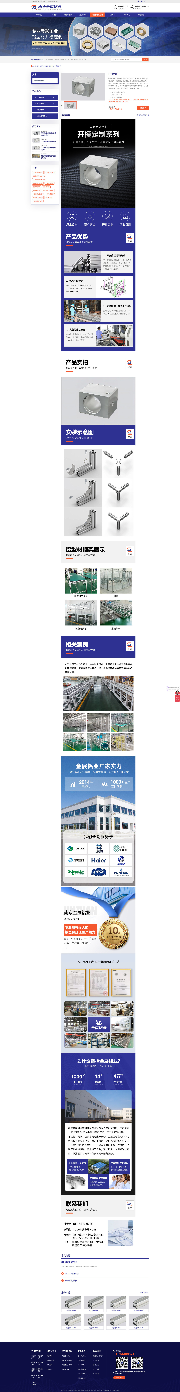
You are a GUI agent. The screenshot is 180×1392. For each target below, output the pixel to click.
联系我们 (141, 15)
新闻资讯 (127, 15)
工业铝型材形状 (50, 172)
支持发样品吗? (71, 1281)
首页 (41, 66)
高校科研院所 (82, 1369)
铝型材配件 (68, 15)
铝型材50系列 (34, 1370)
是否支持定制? (71, 1262)
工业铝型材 (53, 15)
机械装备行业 (82, 1378)
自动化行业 (81, 1374)
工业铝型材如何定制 (39, 176)
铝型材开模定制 (97, 15)
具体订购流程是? (72, 1274)
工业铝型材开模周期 (39, 179)
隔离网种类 (46, 187)
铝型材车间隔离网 (48, 190)
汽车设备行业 (82, 1360)
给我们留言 (119, 1377)
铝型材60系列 (40, 1370)
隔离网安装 (36, 187)
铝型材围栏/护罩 (81, 59)
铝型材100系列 (33, 1383)
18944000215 (143, 115)
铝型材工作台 (69, 59)
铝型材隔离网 (49, 183)
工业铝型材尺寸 (38, 172)
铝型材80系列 (34, 1377)
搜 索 (145, 59)
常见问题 (96, 1374)
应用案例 (112, 15)
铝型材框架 (83, 15)
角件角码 (49, 1356)
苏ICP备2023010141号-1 (104, 1390)
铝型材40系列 (40, 1363)
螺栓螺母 (49, 1365)
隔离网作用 (36, 190)
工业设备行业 (82, 1365)
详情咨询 (143, 108)
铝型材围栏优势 (38, 201)
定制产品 (59, 66)
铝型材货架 (49, 197)
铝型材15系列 (34, 1357)
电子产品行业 (82, 1356)
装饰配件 (49, 1369)
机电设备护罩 (51, 194)
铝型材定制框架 (67, 1365)
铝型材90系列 (40, 1377)
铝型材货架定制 (38, 197)
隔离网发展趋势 (38, 183)
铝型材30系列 (34, 1363)
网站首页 (39, 15)
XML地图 (116, 1390)
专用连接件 (50, 1360)
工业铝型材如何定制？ (48, 141)
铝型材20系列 (40, 1357)
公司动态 (96, 1365)
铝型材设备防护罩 (38, 194)
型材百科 (96, 1369)
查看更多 (143, 1292)
